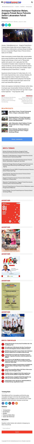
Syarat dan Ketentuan (8, 416)
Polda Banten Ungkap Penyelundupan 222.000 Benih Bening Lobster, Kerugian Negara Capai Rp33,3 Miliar (18, 366)
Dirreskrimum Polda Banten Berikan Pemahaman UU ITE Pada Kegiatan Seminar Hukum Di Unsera (18, 348)
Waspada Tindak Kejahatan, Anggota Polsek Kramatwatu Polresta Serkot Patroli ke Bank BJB (18, 156)
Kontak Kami (6, 411)
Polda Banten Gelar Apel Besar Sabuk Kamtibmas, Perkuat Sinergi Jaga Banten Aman (18, 381)
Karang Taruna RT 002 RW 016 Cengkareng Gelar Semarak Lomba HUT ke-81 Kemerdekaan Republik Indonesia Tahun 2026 (18, 361)
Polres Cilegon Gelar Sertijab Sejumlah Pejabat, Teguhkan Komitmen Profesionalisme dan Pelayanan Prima (25, 100)
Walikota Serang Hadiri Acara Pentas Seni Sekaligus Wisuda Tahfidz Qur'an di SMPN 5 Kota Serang (18, 351)
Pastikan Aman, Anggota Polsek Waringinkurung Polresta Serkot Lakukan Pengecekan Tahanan (17, 374)
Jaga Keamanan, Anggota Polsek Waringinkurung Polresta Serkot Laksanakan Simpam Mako (18, 377)
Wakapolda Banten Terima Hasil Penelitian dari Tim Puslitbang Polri (18, 344)
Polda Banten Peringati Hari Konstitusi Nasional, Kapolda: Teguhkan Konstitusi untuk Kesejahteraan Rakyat (18, 356)
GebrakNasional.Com (16, 441)
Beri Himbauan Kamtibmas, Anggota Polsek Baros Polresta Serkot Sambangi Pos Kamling (9, 100)
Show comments (17, 139)
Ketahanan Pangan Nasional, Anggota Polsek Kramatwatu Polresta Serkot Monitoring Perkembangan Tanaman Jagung (18, 165)
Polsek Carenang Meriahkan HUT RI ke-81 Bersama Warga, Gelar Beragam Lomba (18, 370)
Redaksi (5, 413)
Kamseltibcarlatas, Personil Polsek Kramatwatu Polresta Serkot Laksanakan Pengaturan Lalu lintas (17, 160)
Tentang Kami (6, 410)
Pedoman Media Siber (9, 415)
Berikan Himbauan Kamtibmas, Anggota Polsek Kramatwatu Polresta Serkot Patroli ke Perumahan (16, 152)
